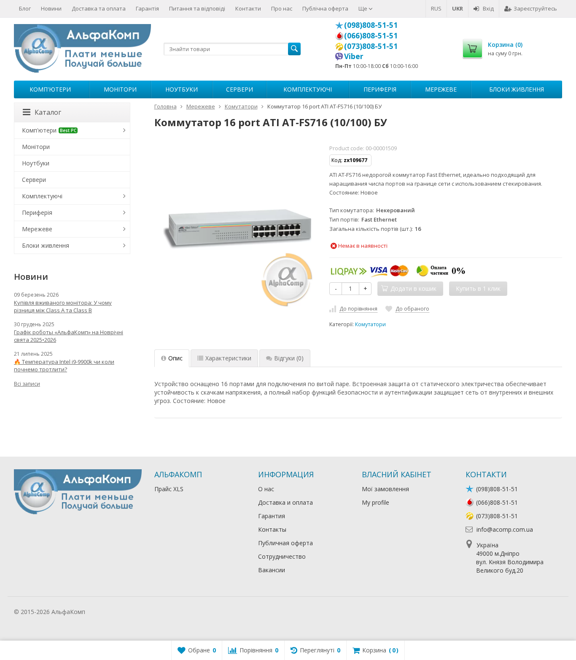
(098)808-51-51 (371, 25)
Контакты (272, 529)
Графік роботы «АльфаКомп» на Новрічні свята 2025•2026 (68, 336)
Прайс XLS (168, 489)
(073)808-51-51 (371, 46)
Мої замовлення (385, 489)
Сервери (239, 89)
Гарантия (271, 516)
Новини (51, 8)
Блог (25, 8)
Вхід (488, 8)
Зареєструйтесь (535, 8)
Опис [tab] (175, 358)
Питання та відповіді (197, 8)
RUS (436, 8)
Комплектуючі (307, 89)
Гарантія (147, 8)
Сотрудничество (282, 556)
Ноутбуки (181, 89)
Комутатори (370, 324)
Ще (363, 8)
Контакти (248, 8)
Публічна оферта (325, 8)
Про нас (281, 8)
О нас (266, 489)
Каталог (48, 112)
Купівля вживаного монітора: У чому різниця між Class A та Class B (63, 306)
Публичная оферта (285, 543)
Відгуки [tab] (289, 358)
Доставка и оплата (285, 502)
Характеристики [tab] (228, 358)
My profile (375, 502)
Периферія (379, 89)
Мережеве (441, 89)
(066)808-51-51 (371, 35)
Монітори (120, 89)
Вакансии (271, 570)
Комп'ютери (50, 89)
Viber (353, 56)
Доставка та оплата (99, 8)
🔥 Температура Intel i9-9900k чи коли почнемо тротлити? (64, 365)
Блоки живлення (516, 89)
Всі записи (27, 383)
